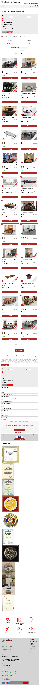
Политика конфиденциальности (9, 667)
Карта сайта (4, 654)
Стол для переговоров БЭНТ (27, 235)
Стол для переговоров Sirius (27, 69)
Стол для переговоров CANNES (8, 330)
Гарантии (32, 650)
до (26, 369)
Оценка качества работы (19, 432)
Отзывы (32, 652)
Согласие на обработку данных (9, 669)
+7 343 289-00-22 (26, 2)
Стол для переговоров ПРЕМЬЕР (28, 283)
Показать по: (17, 50)
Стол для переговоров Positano (28, 141)
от (8, 369)
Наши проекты (32, 644)
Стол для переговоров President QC (9, 164)
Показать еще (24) (19, 350)
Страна (6, 36)
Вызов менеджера (19, 429)
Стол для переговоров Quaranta (28, 164)
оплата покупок (19, 439)
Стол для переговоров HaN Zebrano (28, 93)
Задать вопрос (15, 656)
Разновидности (15, 36)
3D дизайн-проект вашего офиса (19, 423)
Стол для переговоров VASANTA (28, 307)
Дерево (24, 36)
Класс (2, 36)
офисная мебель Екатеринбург (6, 652)
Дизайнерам (33, 646)
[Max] (37, 6)
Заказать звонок (5, 656)
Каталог (32, 639)
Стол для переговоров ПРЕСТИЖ (9, 307)
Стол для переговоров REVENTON (9, 259)
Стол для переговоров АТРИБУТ (9, 235)
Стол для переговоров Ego (26, 330)
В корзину (10, 78)
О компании (33, 641)
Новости (32, 648)
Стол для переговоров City (7, 188)
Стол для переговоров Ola (26, 117)
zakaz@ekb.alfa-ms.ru (8, 665)
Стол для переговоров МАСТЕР (27, 259)
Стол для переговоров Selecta (8, 69)
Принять (25, 682)
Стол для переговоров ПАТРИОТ (9, 283)
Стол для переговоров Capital (27, 188)
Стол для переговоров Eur (7, 93)
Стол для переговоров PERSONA (28, 212)
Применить (10, 384)
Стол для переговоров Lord (8, 117)
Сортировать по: (14, 47)
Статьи (32, 654)
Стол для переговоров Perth (8, 141)
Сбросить (4, 384)
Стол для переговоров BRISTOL (8, 212)
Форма (10, 36)
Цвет (20, 36)
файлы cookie (18, 682)
